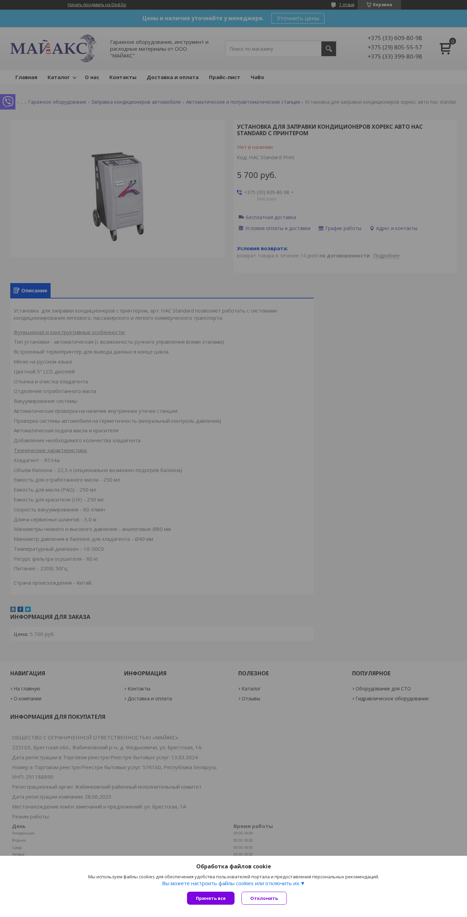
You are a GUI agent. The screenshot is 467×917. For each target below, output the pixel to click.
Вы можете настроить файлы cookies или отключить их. (231, 883)
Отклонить (264, 898)
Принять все (211, 898)
